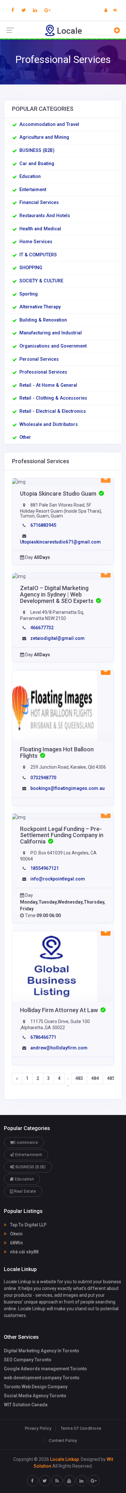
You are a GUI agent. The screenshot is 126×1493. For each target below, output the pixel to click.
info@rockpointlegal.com (57, 878)
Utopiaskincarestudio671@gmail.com (60, 541)
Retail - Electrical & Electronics (52, 411)
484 (95, 1078)
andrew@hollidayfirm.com (59, 1047)
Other (25, 437)
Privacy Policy (38, 1428)
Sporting (28, 294)
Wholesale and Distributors (48, 424)
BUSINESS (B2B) (37, 150)
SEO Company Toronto (27, 1359)
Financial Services (39, 202)
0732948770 (43, 777)
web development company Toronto (41, 1377)
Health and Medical (40, 229)
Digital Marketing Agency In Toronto (41, 1350)
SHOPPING (30, 267)
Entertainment (28, 1155)
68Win (16, 1242)
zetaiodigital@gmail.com (57, 638)
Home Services (35, 241)
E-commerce (26, 1142)
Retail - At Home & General (48, 385)
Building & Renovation (43, 320)
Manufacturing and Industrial (50, 333)
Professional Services (43, 372)
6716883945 (43, 525)
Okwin (16, 1233)
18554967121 (44, 868)
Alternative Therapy (40, 307)
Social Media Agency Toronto (35, 1395)
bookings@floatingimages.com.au (67, 788)
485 (111, 1078)
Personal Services (39, 359)
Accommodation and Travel (49, 124)
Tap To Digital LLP (28, 1224)
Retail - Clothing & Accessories (53, 398)
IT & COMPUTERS (38, 255)
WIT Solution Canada (25, 1404)
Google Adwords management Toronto (45, 1368)
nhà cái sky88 (23, 1251)
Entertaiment (32, 189)
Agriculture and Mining (44, 137)
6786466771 (43, 1037)
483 (79, 1078)
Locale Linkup (64, 1459)
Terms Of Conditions (81, 1428)
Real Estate (24, 1191)
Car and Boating (36, 163)
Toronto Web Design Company (36, 1386)
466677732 (42, 627)
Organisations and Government (53, 346)
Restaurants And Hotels (44, 215)
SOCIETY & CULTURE (41, 281)
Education (30, 176)
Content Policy (63, 1440)
